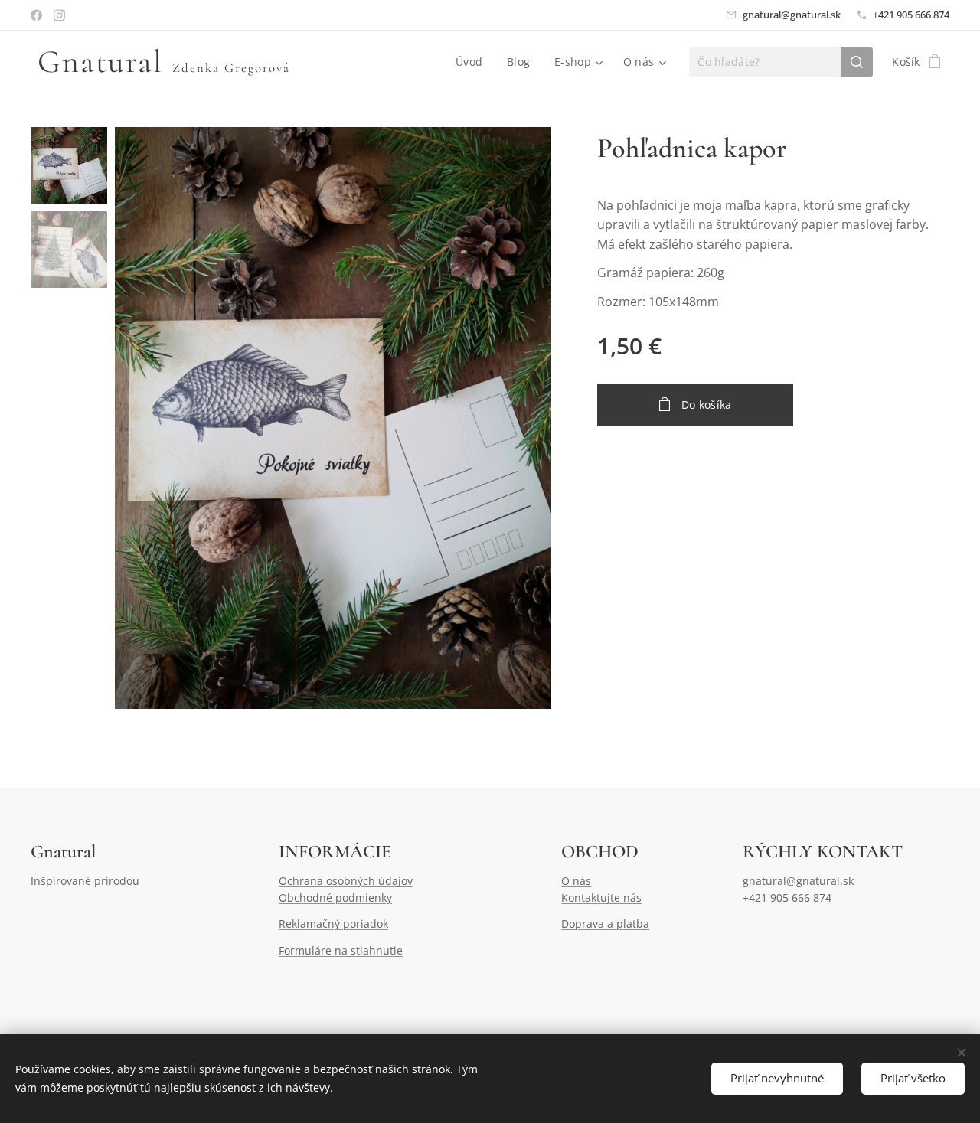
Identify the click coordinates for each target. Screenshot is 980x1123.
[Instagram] (59, 15)
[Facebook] (36, 15)
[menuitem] (473, 62)
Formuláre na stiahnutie (341, 950)
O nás (576, 880)
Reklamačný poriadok (333, 923)
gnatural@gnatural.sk (792, 14)
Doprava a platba (605, 923)
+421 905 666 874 (911, 14)
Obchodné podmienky (335, 897)
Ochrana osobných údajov (346, 880)
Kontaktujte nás (601, 897)
